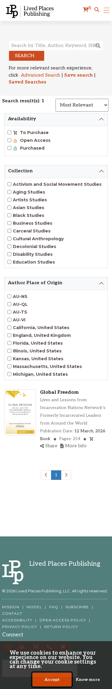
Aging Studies (29, 192)
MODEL (34, 607)
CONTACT (12, 613)
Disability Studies (33, 254)
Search (24, 56)
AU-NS (20, 296)
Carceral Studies (31, 231)
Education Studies (34, 262)
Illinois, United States (37, 351)
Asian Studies (28, 207)
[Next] (66, 475)
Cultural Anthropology (38, 238)
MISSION (10, 607)
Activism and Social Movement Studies (57, 184)
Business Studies (32, 223)
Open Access (34, 140)
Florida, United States (38, 343)
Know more (88, 679)
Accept (52, 679)
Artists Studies (30, 200)
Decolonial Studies (34, 246)
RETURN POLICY (61, 627)
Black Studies (28, 215)
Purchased (32, 148)
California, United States (41, 327)
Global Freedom (59, 392)
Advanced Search (40, 75)
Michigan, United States (40, 374)
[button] (97, 9)
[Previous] (46, 475)
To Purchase (34, 132)
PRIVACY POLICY (19, 627)
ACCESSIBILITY (17, 620)
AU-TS (20, 312)
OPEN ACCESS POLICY (62, 620)
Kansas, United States (38, 358)
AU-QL (20, 304)
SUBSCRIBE (77, 607)
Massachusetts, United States (47, 366)
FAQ (53, 607)
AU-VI (19, 320)
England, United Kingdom (42, 335)
